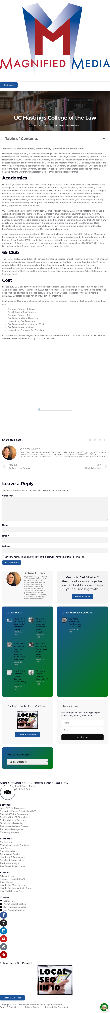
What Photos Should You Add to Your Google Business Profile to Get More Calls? (19, 651)
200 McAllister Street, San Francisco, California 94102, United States (48, 148)
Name (6, 525)
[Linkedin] (3, 931)
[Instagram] (3, 923)
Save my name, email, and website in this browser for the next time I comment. (44, 557)
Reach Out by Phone (25, 786)
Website (6, 546)
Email (5, 536)
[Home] (3, 946)
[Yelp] (3, 954)
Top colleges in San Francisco (67, 125)
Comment (7, 495)
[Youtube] (3, 938)
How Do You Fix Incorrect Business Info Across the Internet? (20, 624)
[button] (55, 81)
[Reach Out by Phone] (7, 792)
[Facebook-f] (3, 915)
